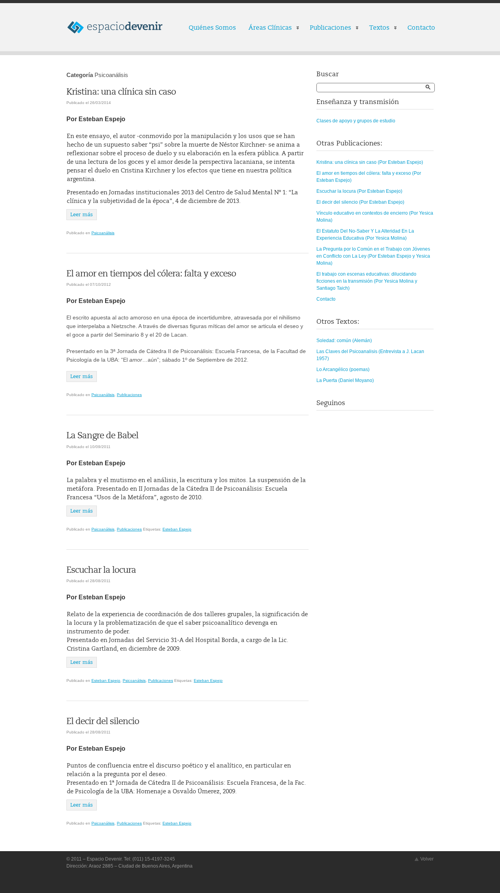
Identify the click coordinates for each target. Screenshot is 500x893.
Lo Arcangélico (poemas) (343, 369)
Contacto (421, 28)
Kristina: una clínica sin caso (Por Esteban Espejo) (369, 162)
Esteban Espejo (176, 529)
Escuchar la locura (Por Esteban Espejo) (359, 191)
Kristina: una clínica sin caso (121, 92)
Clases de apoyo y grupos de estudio (355, 121)
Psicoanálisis (102, 233)
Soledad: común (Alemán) (344, 340)
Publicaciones (327, 28)
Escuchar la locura (101, 570)
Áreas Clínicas (267, 28)
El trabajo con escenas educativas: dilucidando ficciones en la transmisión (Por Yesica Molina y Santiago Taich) (366, 281)
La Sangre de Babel (102, 435)
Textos (376, 28)
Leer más (81, 215)
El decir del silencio (102, 721)
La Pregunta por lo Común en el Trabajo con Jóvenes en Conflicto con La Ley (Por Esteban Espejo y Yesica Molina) (373, 256)
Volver (427, 859)
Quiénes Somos (212, 28)
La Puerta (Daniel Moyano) (345, 380)
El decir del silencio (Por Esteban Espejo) (360, 202)
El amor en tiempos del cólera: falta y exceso (151, 274)
